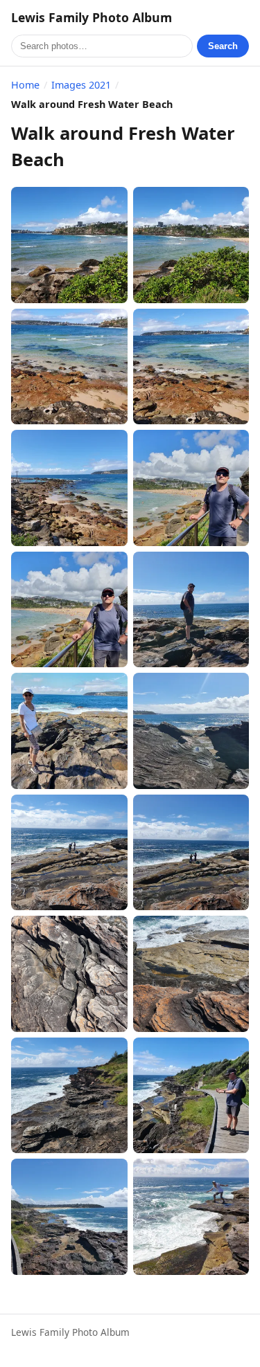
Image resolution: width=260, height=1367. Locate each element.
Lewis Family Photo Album (91, 17)
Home (25, 84)
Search (223, 46)
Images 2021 (81, 84)
